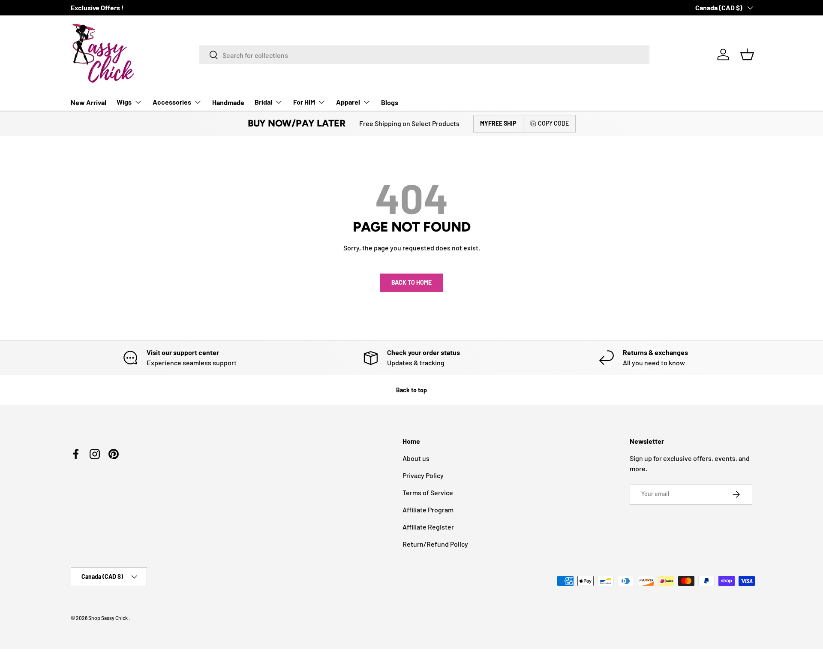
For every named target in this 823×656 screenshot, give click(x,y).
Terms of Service (427, 492)
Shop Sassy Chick (108, 618)
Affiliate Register (428, 527)
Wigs (124, 102)
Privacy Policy (423, 475)
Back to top (411, 390)
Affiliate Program (428, 510)
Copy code (553, 123)
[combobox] (424, 54)
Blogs (389, 102)
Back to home (411, 282)
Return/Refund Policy (435, 544)
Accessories (172, 102)
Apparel (348, 102)
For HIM (304, 102)
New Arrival (88, 102)
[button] (747, 54)
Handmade (228, 102)
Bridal (263, 102)
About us (416, 458)
